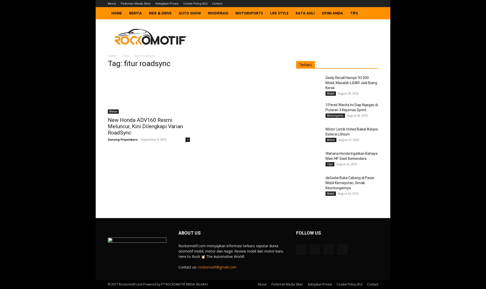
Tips (354, 13)
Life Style (279, 13)
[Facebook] (349, 3)
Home (116, 13)
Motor (113, 111)
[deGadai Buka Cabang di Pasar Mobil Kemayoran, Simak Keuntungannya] (308, 184)
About (112, 3)
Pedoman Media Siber (136, 3)
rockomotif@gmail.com (217, 267)
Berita (135, 13)
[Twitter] (366, 3)
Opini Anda (332, 13)
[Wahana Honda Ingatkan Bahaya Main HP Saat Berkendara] (308, 160)
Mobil (330, 93)
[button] (372, 13)
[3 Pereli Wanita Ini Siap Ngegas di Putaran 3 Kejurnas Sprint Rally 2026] (308, 111)
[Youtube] (374, 3)
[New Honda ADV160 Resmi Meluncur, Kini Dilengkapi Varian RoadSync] (149, 93)
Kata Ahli (305, 13)
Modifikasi (218, 13)
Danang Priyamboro (122, 139)
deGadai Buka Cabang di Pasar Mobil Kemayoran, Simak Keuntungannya (350, 183)
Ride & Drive (160, 13)
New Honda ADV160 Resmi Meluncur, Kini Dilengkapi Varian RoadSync (145, 126)
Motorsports (249, 13)
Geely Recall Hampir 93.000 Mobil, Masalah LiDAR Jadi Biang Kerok (351, 83)
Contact (217, 3)
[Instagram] (357, 3)
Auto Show (190, 13)
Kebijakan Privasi (167, 3)
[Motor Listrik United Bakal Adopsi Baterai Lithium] (308, 135)
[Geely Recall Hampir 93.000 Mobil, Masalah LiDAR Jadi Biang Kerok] (308, 84)
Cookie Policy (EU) (195, 3)
